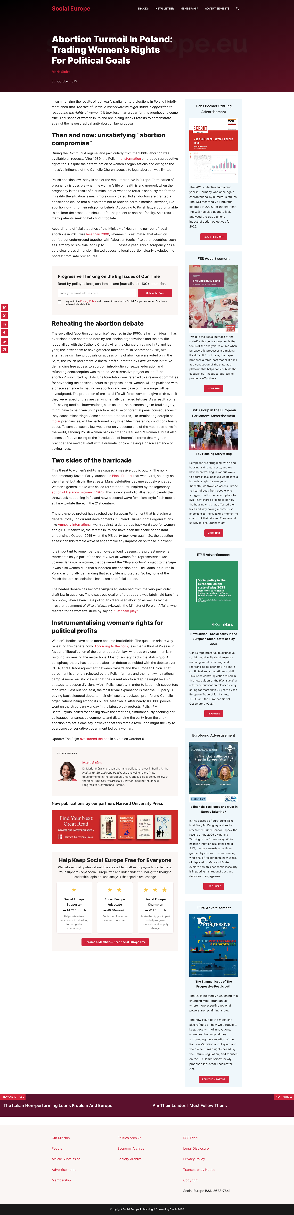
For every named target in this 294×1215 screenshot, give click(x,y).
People (57, 1148)
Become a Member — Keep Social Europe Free (115, 942)
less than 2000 (97, 234)
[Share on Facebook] (4, 332)
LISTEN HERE (214, 886)
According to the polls (111, 646)
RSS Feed (190, 1138)
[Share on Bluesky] (4, 307)
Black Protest (122, 476)
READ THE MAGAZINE (213, 1079)
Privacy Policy (88, 301)
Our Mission (61, 1138)
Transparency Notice (199, 1170)
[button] (237, 8)
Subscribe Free (155, 293)
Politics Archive (129, 1138)
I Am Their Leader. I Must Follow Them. (188, 1105)
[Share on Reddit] (4, 341)
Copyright (191, 1180)
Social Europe (71, 8)
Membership (189, 8)
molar (56, 421)
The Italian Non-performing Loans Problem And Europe (57, 1105)
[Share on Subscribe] (4, 349)
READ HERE (214, 713)
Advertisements (217, 8)
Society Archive (130, 1159)
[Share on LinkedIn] (4, 324)
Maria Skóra (61, 72)
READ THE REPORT (214, 236)
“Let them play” (126, 611)
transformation (129, 159)
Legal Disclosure (196, 1148)
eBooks (143, 8)
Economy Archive (131, 1148)
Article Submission (66, 1159)
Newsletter (165, 8)
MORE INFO (214, 533)
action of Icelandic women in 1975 (78, 492)
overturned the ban (94, 739)
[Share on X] (4, 315)
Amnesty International (75, 525)
